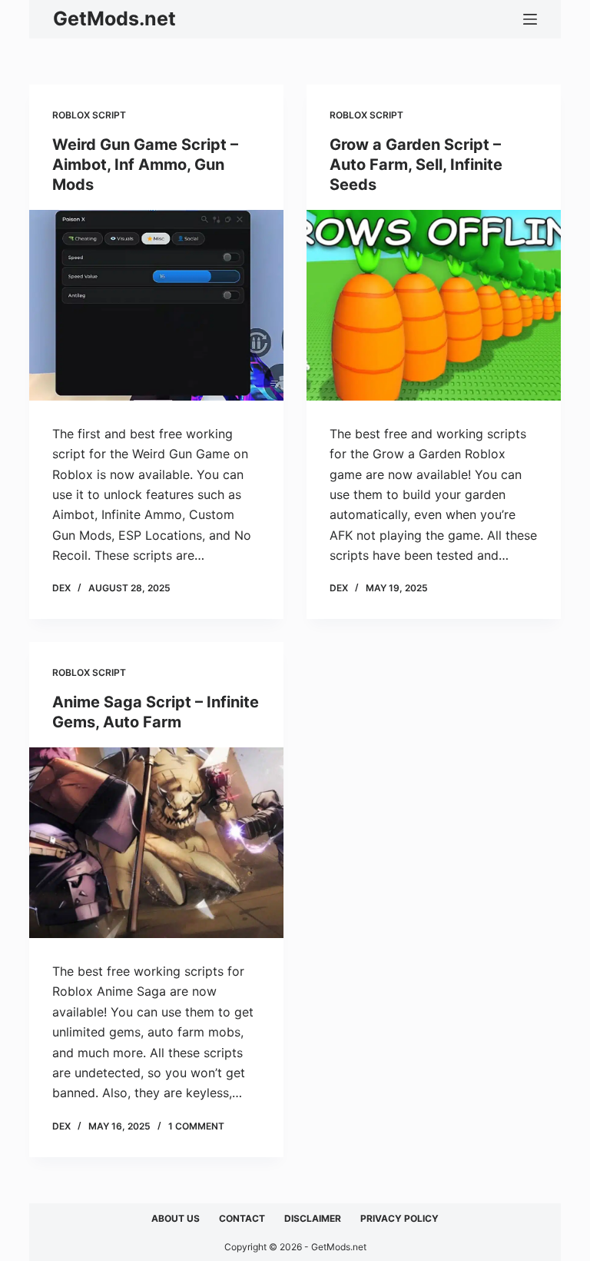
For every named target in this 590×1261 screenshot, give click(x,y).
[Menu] (530, 19)
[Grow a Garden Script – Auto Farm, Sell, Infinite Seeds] (434, 305)
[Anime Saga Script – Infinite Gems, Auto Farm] (156, 842)
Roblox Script (89, 115)
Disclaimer (312, 1218)
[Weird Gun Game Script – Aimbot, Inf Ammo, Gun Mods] (156, 305)
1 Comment (196, 1126)
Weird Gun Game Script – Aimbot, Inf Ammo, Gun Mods (145, 164)
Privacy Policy (399, 1218)
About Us (175, 1218)
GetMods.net (114, 18)
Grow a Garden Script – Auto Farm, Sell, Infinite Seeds (416, 164)
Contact (242, 1218)
